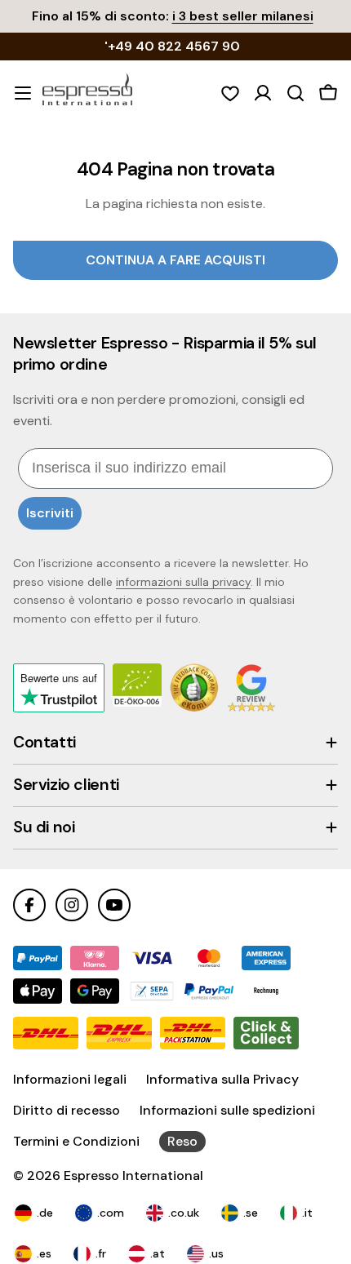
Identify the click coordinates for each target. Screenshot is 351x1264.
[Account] (263, 93)
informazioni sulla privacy (183, 581)
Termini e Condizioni (76, 1141)
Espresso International (133, 1175)
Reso (182, 1141)
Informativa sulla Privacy (222, 1079)
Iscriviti (49, 512)
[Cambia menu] (23, 93)
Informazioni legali (70, 1079)
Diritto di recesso (66, 1110)
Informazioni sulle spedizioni (227, 1110)
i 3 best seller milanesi (242, 15)
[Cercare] (295, 93)
